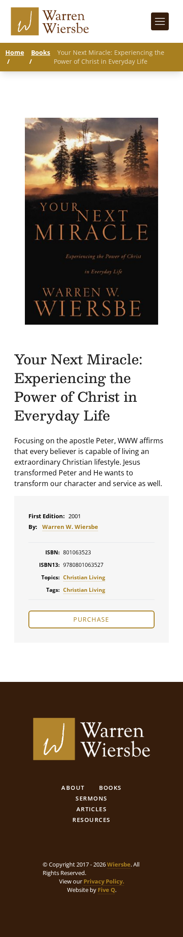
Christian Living (84, 577)
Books (40, 52)
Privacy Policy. (104, 881)
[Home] (50, 21)
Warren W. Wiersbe (70, 527)
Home (14, 52)
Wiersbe (119, 864)
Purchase (91, 619)
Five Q (106, 890)
